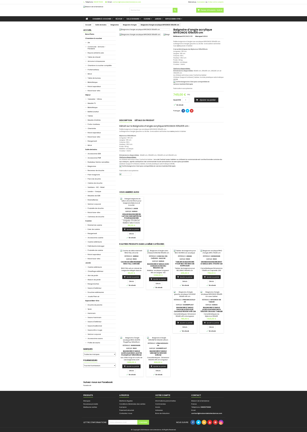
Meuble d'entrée (94, 120)
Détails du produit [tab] (144, 120)
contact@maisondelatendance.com (126, 2)
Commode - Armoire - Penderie (96, 48)
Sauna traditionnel (95, 326)
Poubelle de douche (96, 208)
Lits (89, 42)
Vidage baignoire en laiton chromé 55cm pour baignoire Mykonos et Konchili (131, 217)
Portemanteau (93, 70)
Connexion (201, 2)
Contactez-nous (125, 413)
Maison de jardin (94, 280)
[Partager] (183, 111)
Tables (90, 116)
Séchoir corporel (94, 204)
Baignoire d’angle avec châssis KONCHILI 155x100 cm (158, 266)
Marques (88, 349)
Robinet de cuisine (95, 225)
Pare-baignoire (94, 175)
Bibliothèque (92, 82)
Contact (196, 395)
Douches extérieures (96, 292)
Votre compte (162, 395)
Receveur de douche (96, 170)
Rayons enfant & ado (96, 53)
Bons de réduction (162, 413)
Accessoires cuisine (95, 238)
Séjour (118, 19)
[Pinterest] (191, 111)
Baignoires (92, 166)
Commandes (160, 404)
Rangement (92, 141)
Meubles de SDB (94, 196)
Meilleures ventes (90, 407)
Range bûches (93, 284)
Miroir (90, 74)
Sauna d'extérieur (94, 288)
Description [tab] (125, 120)
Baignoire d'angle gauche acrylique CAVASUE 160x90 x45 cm (185, 309)
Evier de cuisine (94, 229)
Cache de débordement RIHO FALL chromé (131, 263)
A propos (123, 407)
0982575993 (98, 2)
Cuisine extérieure (95, 242)
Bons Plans (89, 34)
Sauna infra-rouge (95, 330)
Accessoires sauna (95, 338)
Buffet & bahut (93, 112)
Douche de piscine (95, 305)
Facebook (87, 385)
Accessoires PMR (94, 158)
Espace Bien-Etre (172, 19)
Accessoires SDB (94, 154)
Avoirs (157, 407)
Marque (198, 36)
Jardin (158, 19)
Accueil (87, 30)
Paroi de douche (94, 179)
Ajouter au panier (206, 100)
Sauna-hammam (94, 317)
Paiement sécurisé (126, 410)
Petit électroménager (96, 246)
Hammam (92, 313)
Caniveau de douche (96, 217)
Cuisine (147, 19)
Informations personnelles (165, 401)
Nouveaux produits (90, 404)
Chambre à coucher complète (100, 65)
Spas (90, 309)
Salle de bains (133, 19)
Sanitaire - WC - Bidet (96, 187)
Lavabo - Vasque (94, 191)
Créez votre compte (215, 2)
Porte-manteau (94, 124)
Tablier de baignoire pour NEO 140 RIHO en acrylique (184, 264)
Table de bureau (94, 78)
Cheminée (92, 128)
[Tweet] (187, 111)
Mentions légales (126, 401)
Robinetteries (93, 200)
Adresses (159, 410)
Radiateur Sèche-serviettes (98, 162)
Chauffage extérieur (95, 271)
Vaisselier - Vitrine (95, 99)
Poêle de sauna (94, 343)
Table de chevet (94, 57)
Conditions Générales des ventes (132, 404)
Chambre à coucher (101, 19)
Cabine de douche (95, 183)
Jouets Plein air (93, 296)
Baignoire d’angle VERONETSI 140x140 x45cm (158, 353)
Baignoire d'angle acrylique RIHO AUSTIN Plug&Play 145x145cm (131, 353)
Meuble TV (92, 103)
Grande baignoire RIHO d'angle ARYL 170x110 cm (211, 263)
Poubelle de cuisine (95, 250)
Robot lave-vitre (94, 91)
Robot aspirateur (94, 86)
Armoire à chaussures (96, 61)
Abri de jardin (93, 275)
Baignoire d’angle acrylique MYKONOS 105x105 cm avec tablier (212, 309)
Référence (177, 36)
